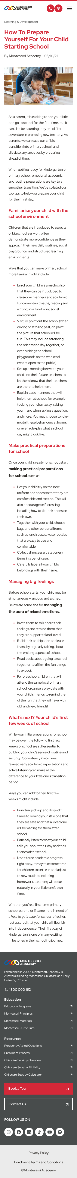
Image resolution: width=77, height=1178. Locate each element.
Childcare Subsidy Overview (22, 1060)
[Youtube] (49, 1132)
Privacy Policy (38, 1153)
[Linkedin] (29, 1132)
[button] (51, 8)
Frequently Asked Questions (23, 1046)
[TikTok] (39, 1132)
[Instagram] (8, 1132)
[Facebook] (18, 1132)
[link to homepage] (18, 9)
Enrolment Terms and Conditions (38, 1162)
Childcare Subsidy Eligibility (22, 1067)
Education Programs (17, 1006)
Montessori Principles (18, 1013)
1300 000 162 (20, 989)
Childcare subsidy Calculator (23, 1074)
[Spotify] (59, 1132)
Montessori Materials (18, 1021)
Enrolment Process (17, 1053)
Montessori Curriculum (19, 1028)
